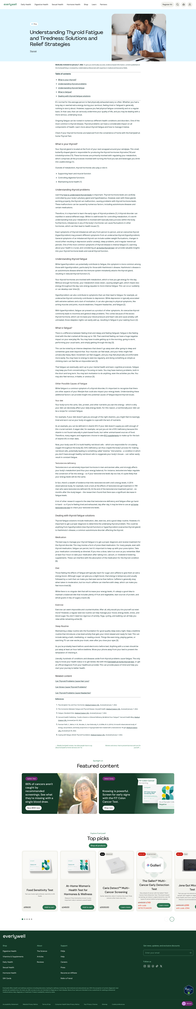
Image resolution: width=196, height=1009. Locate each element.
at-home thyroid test (105, 248)
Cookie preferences (118, 1004)
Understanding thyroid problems (72, 84)
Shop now (108, 808)
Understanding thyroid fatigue (71, 88)
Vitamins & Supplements (13, 956)
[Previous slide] (166, 919)
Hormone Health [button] (73, 4)
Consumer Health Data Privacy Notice (67, 1004)
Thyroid (33, 51)
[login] (189, 4)
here (17, 990)
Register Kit (167, 4)
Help (63, 956)
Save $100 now (33, 808)
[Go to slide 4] (29, 919)
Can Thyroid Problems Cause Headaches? (73, 693)
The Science (42, 951)
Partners (103, 4)
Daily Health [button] (26, 4)
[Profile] (189, 4)
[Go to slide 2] (24, 919)
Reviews (40, 962)
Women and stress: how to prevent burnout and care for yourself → (123, 747)
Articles (40, 956)
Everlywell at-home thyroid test (120, 661)
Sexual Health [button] (57, 4)
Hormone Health (9, 973)
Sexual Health (8, 967)
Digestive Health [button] (41, 4)
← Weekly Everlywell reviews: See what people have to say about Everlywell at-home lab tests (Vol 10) (73, 747)
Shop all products (98, 845)
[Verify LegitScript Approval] (188, 990)
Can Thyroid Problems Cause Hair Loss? (72, 681)
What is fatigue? (65, 92)
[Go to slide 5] (31, 919)
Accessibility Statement (10, 1004)
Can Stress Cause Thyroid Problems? (71, 687)
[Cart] (183, 4)
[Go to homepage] (10, 4)
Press (63, 967)
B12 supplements (111, 435)
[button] (190, 952)
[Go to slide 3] (27, 919)
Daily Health (8, 962)
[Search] (177, 4)
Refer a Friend (66, 978)
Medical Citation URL (92, 705)
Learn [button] (94, 4)
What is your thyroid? (67, 79)
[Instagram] (144, 966)
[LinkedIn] (148, 966)
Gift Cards (7, 978)
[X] (161, 966)
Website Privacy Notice (30, 1004)
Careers (64, 962)
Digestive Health (9, 951)
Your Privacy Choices (90, 1004)
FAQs (63, 951)
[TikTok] (157, 966)
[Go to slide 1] (22, 919)
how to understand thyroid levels (77, 195)
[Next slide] (172, 919)
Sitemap (104, 1004)
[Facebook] (153, 966)
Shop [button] (86, 4)
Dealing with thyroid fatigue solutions (74, 96)
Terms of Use (46, 1004)
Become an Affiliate (69, 973)
